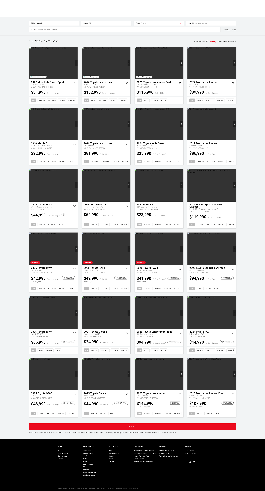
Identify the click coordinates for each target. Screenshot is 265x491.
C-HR (85, 456)
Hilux (110, 450)
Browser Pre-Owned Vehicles (144, 450)
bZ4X (85, 461)
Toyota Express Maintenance (169, 456)
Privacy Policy (111, 488)
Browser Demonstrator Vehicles (145, 453)
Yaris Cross (87, 450)
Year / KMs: (140, 23)
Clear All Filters (230, 30)
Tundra (111, 456)
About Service (164, 453)
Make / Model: (36, 23)
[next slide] (76, 63)
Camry (60, 459)
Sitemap (135, 488)
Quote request (139, 459)
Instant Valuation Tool (141, 456)
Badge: (86, 23)
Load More (132, 426)
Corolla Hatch (63, 453)
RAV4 (85, 459)
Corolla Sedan (63, 456)
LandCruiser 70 (114, 453)
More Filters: (192, 23)
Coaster (111, 461)
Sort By (213, 41)
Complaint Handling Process (123, 488)
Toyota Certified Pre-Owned (144, 461)
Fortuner (86, 469)
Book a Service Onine (166, 450)
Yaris (59, 450)
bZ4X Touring (88, 464)
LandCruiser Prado (89, 472)
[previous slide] (30, 63)
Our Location (189, 450)
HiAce (111, 459)
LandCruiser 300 (89, 475)
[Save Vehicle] (74, 83)
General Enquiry (190, 453)
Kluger (85, 467)
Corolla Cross (88, 453)
